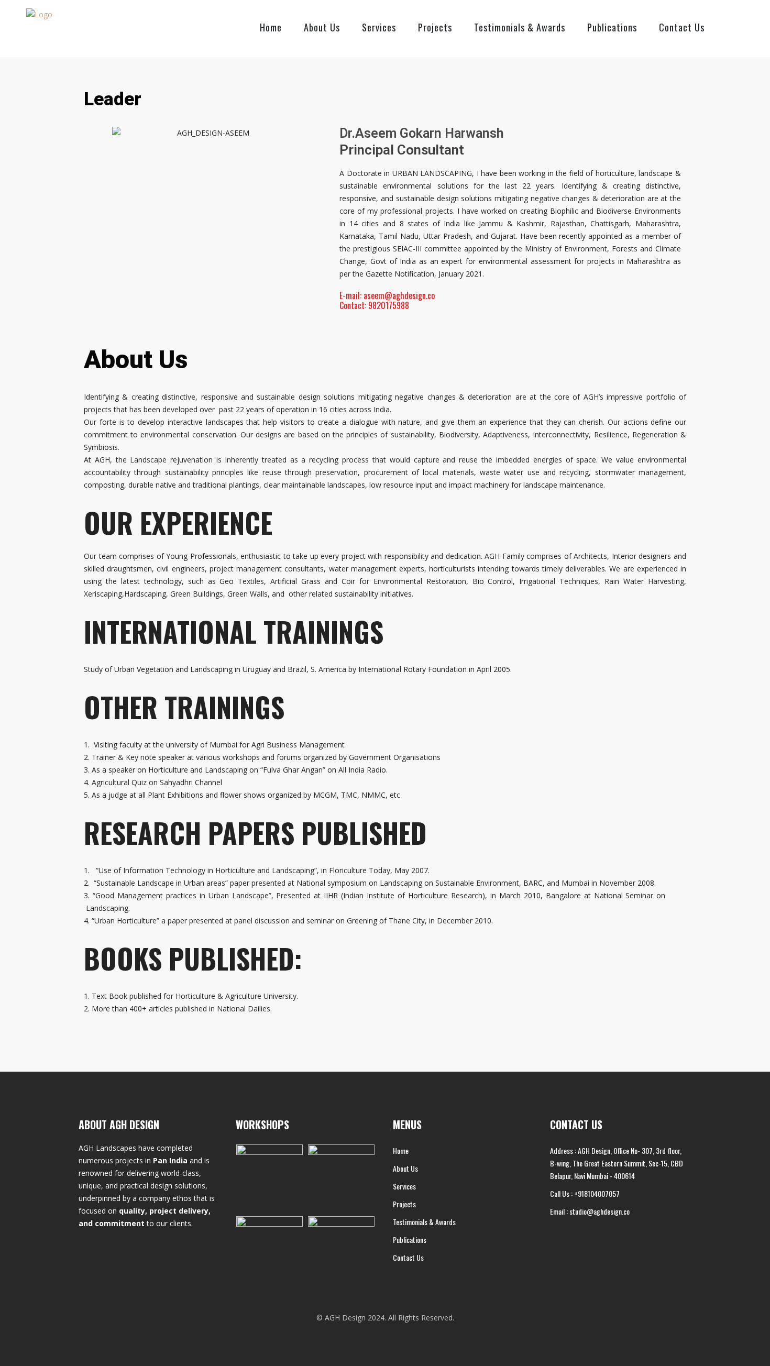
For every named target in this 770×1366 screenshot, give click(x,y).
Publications (612, 27)
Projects (435, 27)
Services (379, 27)
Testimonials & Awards (519, 27)
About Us (322, 27)
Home (271, 27)
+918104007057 (597, 1193)
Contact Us (682, 27)
